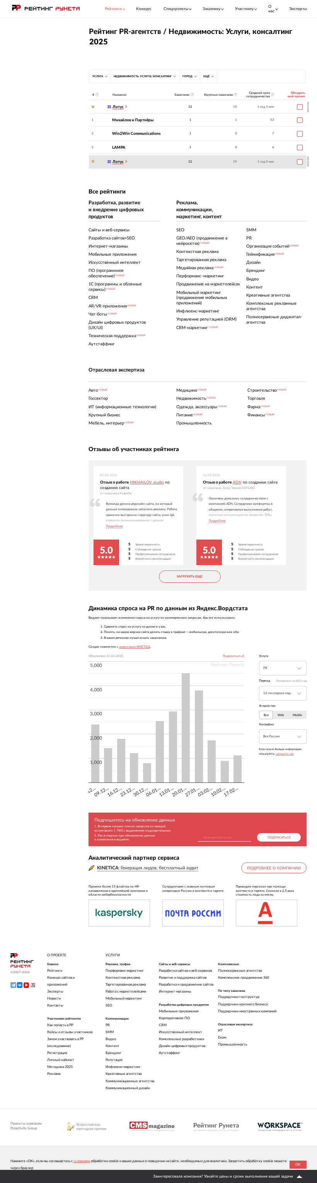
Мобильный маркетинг (124, 998)
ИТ (220, 1030)
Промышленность (232, 1044)
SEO (109, 1005)
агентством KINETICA (134, 646)
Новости (54, 998)
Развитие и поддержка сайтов (182, 977)
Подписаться (279, 837)
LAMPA (118, 147)
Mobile (297, 715)
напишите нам (285, 753)
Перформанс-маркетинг (125, 971)
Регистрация (57, 1053)
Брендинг (113, 1053)
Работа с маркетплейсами (126, 991)
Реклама (53, 1074)
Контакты (55, 1005)
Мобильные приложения (178, 1011)
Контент (112, 1046)
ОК (297, 1164)
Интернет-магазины (175, 991)
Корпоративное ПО (174, 1018)
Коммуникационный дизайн (128, 1088)
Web (281, 715)
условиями (81, 1161)
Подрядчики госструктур (238, 997)
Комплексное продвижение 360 (243, 977)
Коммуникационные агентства (130, 1081)
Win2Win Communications (136, 134)
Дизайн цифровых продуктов (182, 1046)
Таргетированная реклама (126, 984)
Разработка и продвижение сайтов (186, 984)
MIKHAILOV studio (147, 482)
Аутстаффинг (169, 1053)
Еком (222, 1037)
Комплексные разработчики (181, 1039)
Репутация (114, 1060)
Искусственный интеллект (180, 1032)
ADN (237, 482)
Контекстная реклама (123, 977)
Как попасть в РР (60, 1025)
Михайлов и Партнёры (133, 120)
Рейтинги (54, 971)
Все (266, 715)
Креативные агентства (123, 1074)
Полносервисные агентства (240, 971)
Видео (111, 1039)
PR (108, 1025)
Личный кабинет (60, 1060)
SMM (110, 1032)
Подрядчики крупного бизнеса (243, 1004)
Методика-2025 (60, 1067)
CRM (163, 1025)
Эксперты (298, 9)
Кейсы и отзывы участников (69, 1032)
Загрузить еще (190, 576)
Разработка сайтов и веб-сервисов (185, 971)
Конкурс (144, 9)
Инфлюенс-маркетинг (123, 1067)
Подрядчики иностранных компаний (247, 1011)
